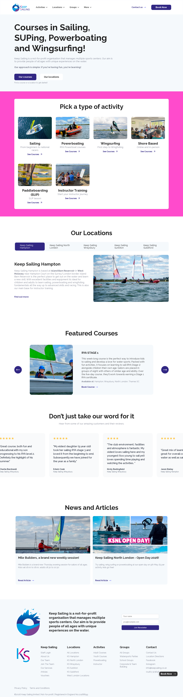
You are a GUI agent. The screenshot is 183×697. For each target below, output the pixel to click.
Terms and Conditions (40, 688)
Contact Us (151, 652)
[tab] (30, 247)
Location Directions (155, 656)
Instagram (150, 664)
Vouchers (45, 675)
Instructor (97, 664)
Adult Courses (99, 652)
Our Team (45, 660)
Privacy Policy (20, 688)
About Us (45, 656)
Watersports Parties (129, 656)
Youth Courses (100, 656)
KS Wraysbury (73, 664)
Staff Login (46, 652)
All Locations (73, 652)
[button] (42, 7)
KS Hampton (73, 656)
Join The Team (47, 664)
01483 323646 (152, 672)
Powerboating (99, 660)
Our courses (25, 77)
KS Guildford (73, 672)
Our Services (46, 668)
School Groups (126, 660)
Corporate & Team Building (128, 665)
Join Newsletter (140, 628)
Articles (44, 672)
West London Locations (78, 675)
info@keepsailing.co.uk (156, 668)
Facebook (150, 660)
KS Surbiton (72, 668)
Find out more (21, 297)
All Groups (124, 652)
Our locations (51, 77)
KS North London (75, 660)
